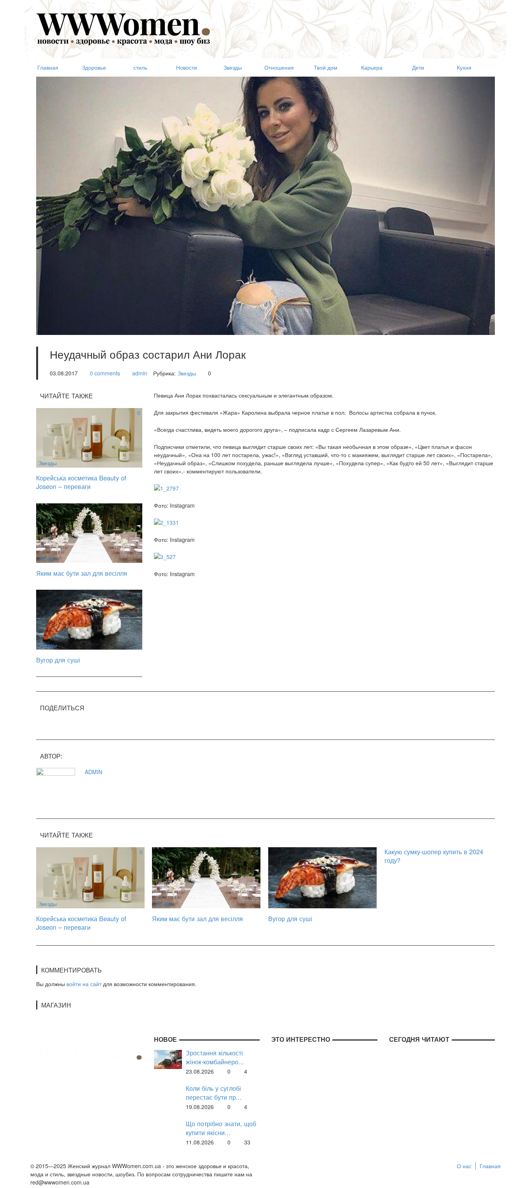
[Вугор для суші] (89, 619)
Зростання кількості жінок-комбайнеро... (215, 1057)
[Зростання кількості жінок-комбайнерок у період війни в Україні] (168, 1058)
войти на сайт (83, 984)
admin (139, 373)
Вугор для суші (58, 659)
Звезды (187, 373)
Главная (490, 1166)
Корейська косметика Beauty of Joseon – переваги (81, 482)
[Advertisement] (353, 25)
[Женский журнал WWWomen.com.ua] (123, 28)
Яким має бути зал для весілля (81, 573)
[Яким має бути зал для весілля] (89, 532)
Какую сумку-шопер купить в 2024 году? (433, 856)
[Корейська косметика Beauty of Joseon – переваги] (89, 437)
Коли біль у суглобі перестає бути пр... (214, 1092)
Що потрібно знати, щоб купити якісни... (221, 1128)
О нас (464, 1166)
